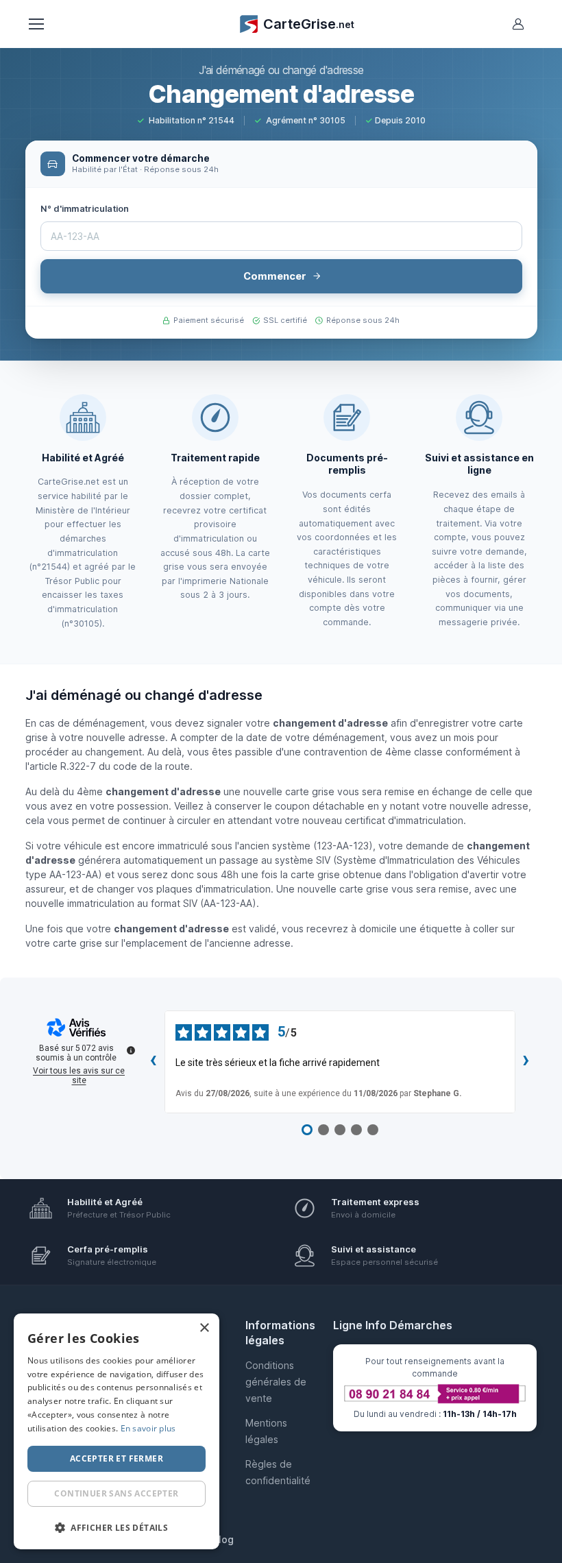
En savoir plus (148, 1428)
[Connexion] (518, 24)
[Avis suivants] (526, 1061)
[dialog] (116, 1431)
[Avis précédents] (153, 1061)
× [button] (204, 1328)
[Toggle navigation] (35, 24)
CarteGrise (308, 24)
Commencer (274, 276)
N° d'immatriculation (85, 209)
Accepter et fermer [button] (116, 1458)
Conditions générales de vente (275, 1381)
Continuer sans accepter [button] (116, 1493)
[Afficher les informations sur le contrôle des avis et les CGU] (130, 1050)
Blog (223, 1539)
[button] (116, 1527)
